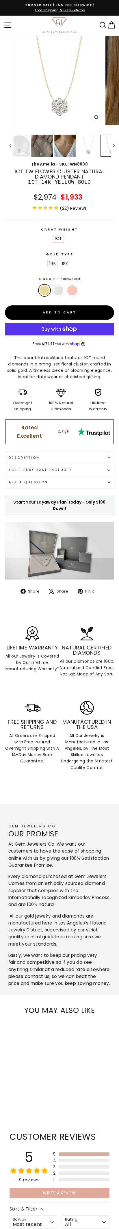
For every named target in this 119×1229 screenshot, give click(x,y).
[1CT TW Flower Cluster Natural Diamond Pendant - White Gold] (15, 1103)
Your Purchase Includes (40, 469)
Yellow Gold (44, 290)
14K (52, 263)
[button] (81, 1154)
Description (24, 457)
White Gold (58, 290)
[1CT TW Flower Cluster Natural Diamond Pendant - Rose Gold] (21, 1103)
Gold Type (59, 254)
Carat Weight (59, 229)
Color (59, 278)
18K (65, 264)
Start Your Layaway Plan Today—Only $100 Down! (59, 505)
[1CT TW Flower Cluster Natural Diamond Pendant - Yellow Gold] (8, 1103)
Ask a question (28, 482)
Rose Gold (72, 290)
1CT (58, 238)
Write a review (59, 1193)
